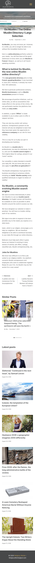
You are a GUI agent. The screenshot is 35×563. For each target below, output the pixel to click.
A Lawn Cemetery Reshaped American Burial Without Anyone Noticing (16, 505)
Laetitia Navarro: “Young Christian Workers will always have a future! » (26, 281)
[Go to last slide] (5, 318)
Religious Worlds (19, 555)
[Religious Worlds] (8, 4)
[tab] (14, 337)
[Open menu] (31, 4)
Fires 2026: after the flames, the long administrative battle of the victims (16, 470)
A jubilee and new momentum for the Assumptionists (8, 279)
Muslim (17, 26)
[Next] (29, 318)
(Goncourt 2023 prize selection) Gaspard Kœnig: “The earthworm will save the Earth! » (17, 323)
